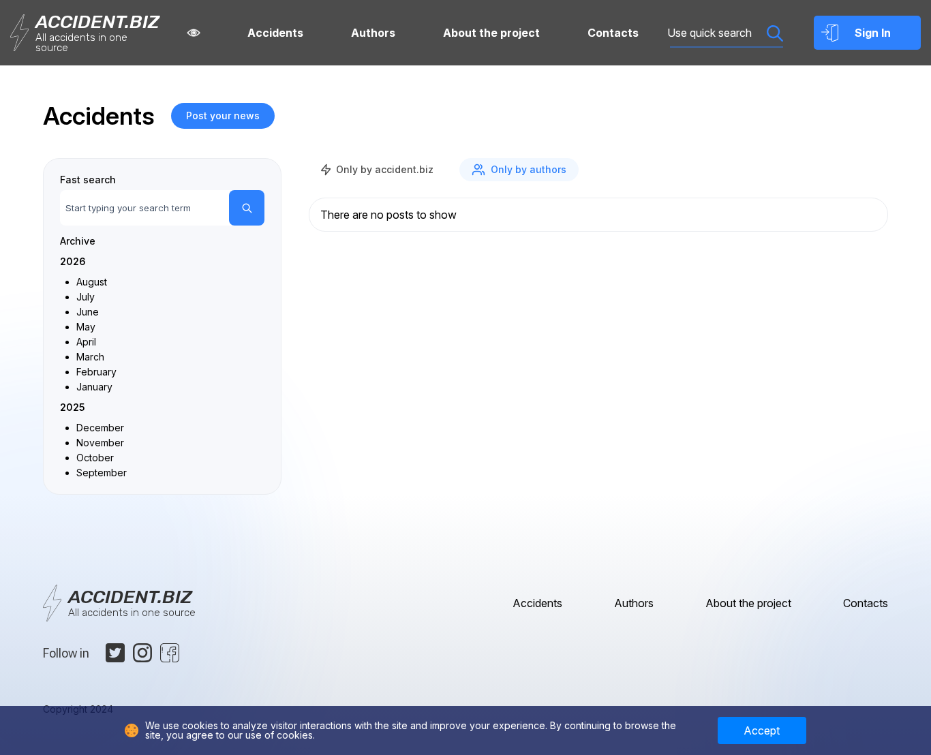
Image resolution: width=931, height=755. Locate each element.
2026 (73, 261)
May (85, 327)
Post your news (223, 115)
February (96, 372)
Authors (373, 33)
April (86, 342)
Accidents (275, 33)
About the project (491, 33)
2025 (72, 407)
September (101, 472)
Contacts (613, 33)
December (100, 427)
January (94, 386)
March (90, 357)
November (100, 442)
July (85, 297)
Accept (762, 730)
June (87, 312)
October (95, 457)
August (91, 282)
